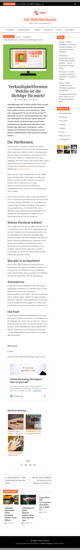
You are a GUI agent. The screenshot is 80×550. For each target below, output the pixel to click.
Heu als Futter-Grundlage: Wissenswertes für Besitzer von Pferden (41, 480)
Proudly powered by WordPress (28, 543)
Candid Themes (58, 543)
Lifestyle (62, 124)
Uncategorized (64, 139)
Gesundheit (69, 30)
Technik (59, 30)
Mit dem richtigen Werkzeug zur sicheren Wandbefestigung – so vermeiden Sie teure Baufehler (67, 47)
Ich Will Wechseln (40, 20)
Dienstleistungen (24, 30)
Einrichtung (48, 30)
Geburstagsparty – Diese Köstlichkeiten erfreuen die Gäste (15, 480)
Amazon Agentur (23, 169)
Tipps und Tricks (65, 136)
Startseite (10, 30)
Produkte (37, 30)
